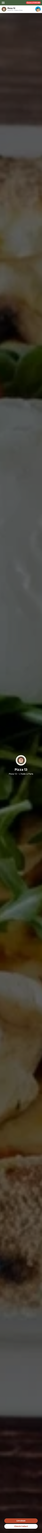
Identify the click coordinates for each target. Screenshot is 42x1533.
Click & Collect (21, 1526)
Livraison (21, 1521)
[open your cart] (38, 9)
